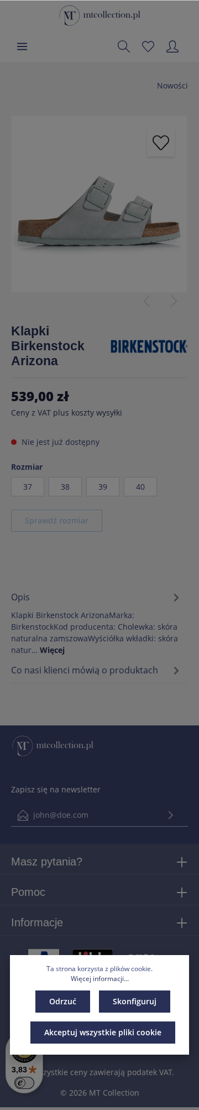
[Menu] (22, 46)
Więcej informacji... (100, 978)
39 (102, 486)
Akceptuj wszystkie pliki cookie (102, 1032)
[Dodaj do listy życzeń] (161, 143)
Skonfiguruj (134, 1001)
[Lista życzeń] (148, 46)
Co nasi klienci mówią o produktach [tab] (84, 670)
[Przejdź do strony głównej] (100, 15)
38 (65, 486)
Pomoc (28, 892)
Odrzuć (62, 1001)
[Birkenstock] (149, 345)
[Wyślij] (171, 815)
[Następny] (174, 301)
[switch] (24, 1083)
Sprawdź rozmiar (56, 520)
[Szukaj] (124, 46)
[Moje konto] (172, 46)
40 (140, 486)
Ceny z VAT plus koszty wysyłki (66, 412)
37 (27, 486)
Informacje (37, 922)
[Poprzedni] (146, 301)
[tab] (96, 621)
